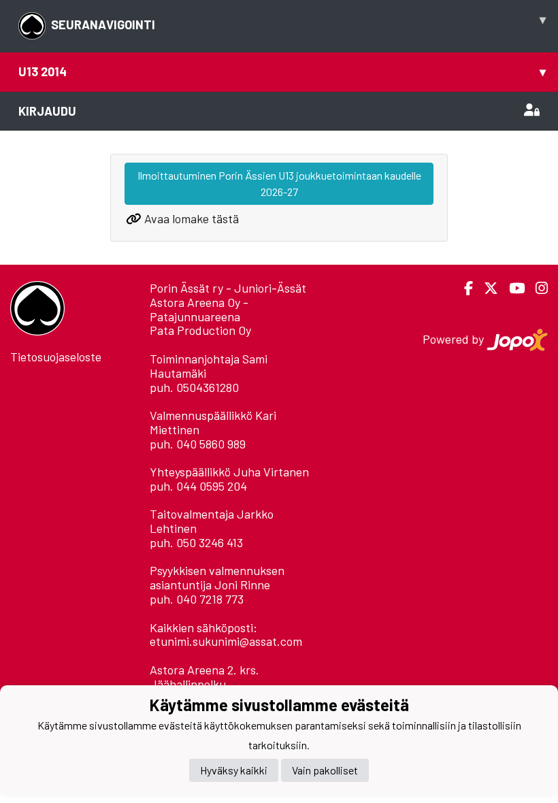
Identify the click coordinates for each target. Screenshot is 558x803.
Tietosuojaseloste (55, 356)
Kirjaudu (47, 110)
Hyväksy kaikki (233, 770)
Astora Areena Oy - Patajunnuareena (199, 309)
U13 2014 (282, 71)
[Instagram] (536, 288)
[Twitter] (485, 288)
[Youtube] (511, 288)
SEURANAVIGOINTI (298, 22)
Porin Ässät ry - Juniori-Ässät (228, 287)
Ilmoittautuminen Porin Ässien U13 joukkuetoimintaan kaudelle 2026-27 (279, 183)
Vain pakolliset (325, 770)
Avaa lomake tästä (191, 218)
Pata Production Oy (200, 330)
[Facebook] (463, 288)
